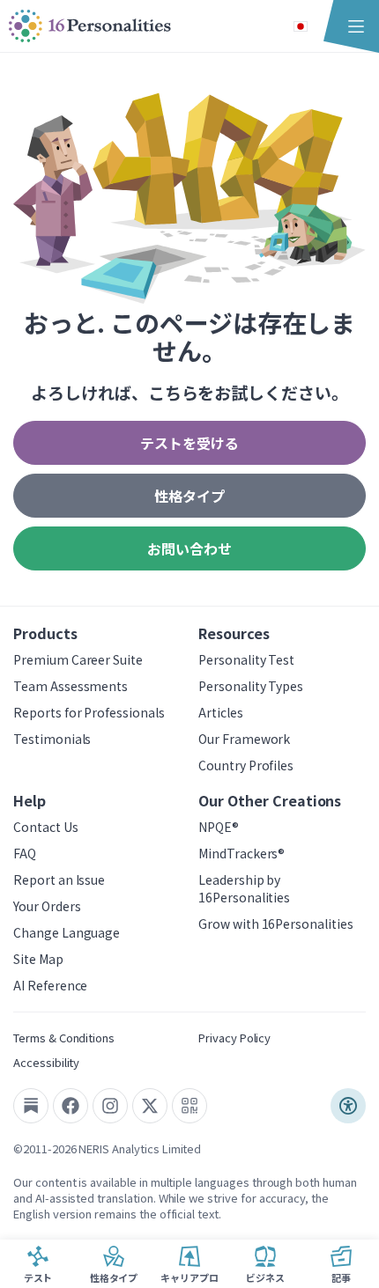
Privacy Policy (234, 1037)
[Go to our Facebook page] (70, 1105)
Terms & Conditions (64, 1037)
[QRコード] (189, 1105)
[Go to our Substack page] (30, 1105)
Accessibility (46, 1062)
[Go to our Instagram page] (110, 1105)
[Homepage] (90, 26)
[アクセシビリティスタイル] (348, 1105)
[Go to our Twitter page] (149, 1105)
